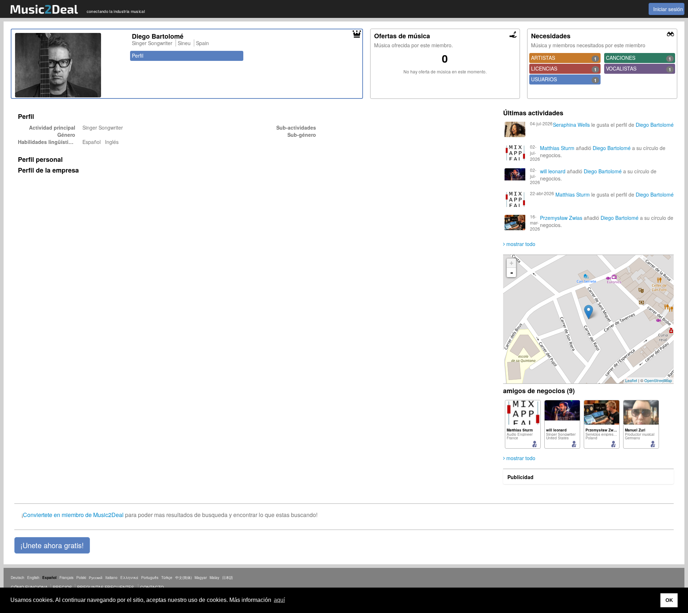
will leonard (552, 171)
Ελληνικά (129, 577)
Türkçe (166, 577)
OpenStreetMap (658, 380)
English (33, 577)
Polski (81, 577)
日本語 (227, 577)
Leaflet (631, 380)
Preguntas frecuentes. (106, 587)
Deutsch (17, 577)
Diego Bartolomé (655, 124)
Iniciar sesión (668, 9)
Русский (95, 577)
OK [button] (669, 600)
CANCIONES (638, 58)
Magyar (201, 577)
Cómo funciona (29, 587)
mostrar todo (520, 243)
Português (149, 577)
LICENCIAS (563, 69)
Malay (214, 577)
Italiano (111, 577)
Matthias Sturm (557, 147)
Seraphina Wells (571, 124)
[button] (52, 545)
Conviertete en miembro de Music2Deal (73, 515)
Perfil (137, 55)
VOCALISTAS (638, 69)
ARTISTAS (563, 58)
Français (66, 577)
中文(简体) (183, 577)
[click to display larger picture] (70, 65)
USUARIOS (563, 79)
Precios (62, 587)
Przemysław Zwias (561, 217)
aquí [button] (279, 600)
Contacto (152, 587)
